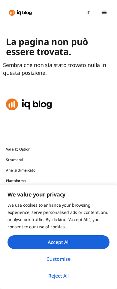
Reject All (58, 275)
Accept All (59, 242)
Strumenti (14, 159)
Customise (58, 259)
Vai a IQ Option (18, 149)
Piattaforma (16, 180)
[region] (58, 236)
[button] (104, 12)
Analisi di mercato (20, 170)
